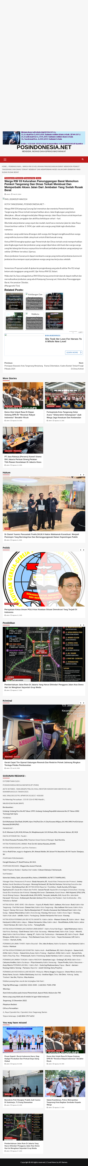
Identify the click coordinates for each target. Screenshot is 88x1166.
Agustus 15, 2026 (59, 420)
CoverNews (51, 1162)
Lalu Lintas (8, 451)
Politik (24, 603)
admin (8, 194)
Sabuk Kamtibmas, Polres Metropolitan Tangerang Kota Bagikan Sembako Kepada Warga (64, 1102)
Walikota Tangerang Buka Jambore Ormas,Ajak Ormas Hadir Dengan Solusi (38, 685)
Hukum (16, 528)
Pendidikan (17, 603)
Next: (64, 366)
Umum (38, 178)
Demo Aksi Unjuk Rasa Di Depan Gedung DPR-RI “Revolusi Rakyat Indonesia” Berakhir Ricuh (19, 415)
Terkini (58, 406)
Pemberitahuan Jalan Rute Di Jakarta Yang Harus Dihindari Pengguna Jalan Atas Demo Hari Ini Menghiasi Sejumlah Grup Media (22, 1145)
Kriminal (23, 528)
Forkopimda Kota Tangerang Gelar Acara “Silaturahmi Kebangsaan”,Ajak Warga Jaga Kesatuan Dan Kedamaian (64, 415)
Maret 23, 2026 (16, 768)
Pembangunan (9, 178)
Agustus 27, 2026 (59, 1107)
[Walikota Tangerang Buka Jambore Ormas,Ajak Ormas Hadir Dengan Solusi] (44, 654)
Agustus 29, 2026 (17, 420)
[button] (5, 159)
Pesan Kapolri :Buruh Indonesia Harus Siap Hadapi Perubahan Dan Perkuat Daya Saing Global (21, 1058)
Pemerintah (19, 178)
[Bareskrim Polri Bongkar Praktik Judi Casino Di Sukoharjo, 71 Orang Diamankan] (23, 1083)
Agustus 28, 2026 (17, 1105)
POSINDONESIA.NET (44, 147)
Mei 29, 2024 (17, 194)
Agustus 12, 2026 (17, 465)
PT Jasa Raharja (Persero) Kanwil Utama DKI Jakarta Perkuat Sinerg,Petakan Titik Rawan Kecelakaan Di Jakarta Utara (22, 459)
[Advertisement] (44, 16)
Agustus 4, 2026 (16, 540)
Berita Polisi (8, 406)
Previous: (23, 366)
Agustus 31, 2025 (17, 615)
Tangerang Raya (29, 178)
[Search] (82, 159)
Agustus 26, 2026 (17, 687)
